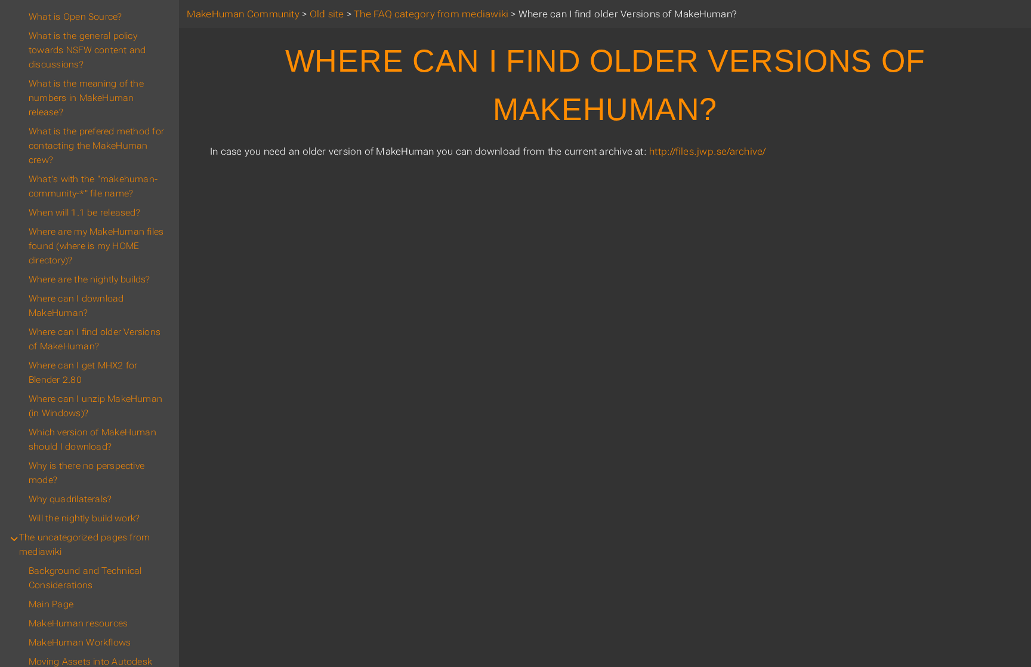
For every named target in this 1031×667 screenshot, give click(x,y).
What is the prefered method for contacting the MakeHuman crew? (96, 145)
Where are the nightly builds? (89, 279)
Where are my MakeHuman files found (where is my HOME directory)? (96, 246)
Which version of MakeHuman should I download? (92, 439)
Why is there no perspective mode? (86, 472)
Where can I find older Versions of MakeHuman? (94, 339)
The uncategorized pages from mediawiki (84, 544)
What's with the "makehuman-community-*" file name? (93, 186)
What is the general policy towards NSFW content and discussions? (87, 50)
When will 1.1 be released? (84, 212)
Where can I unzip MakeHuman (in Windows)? (95, 406)
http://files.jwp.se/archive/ (707, 151)
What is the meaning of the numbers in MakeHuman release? (86, 98)
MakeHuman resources (78, 623)
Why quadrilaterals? (70, 499)
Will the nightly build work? (84, 518)
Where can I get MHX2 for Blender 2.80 (83, 372)
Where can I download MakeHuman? (76, 305)
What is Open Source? (75, 16)
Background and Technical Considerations (85, 578)
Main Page (51, 604)
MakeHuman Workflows (80, 642)
